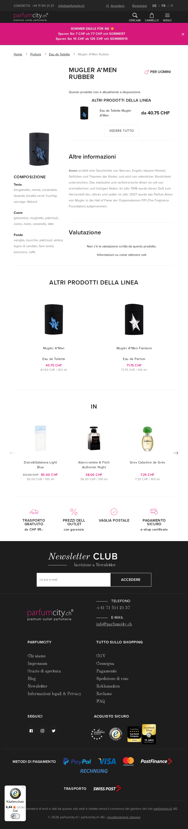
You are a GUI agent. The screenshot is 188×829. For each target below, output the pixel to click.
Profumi (35, 54)
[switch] (15, 816)
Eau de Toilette (59, 54)
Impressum (37, 664)
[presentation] (176, 453)
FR (164, 6)
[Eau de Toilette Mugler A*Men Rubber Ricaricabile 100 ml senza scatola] (39, 149)
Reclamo (104, 694)
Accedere (117, 6)
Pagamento (106, 671)
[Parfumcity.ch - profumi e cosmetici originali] (31, 16)
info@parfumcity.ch (71, 6)
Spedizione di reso (112, 679)
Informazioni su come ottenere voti (121, 255)
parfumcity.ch (163, 809)
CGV (100, 656)
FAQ (100, 701)
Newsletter (37, 686)
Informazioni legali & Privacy (54, 694)
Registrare (139, 6)
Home (18, 54)
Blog (32, 679)
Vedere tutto (121, 131)
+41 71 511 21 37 (43, 6)
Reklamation (108, 686)
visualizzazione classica (123, 817)
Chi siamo (37, 656)
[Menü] (23, 788)
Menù (167, 20)
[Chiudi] (183, 34)
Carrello (152, 20)
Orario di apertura (44, 671)
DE (154, 6)
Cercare (135, 20)
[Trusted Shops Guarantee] (118, 734)
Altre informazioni (92, 156)
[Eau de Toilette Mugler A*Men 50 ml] (84, 113)
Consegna (105, 664)
